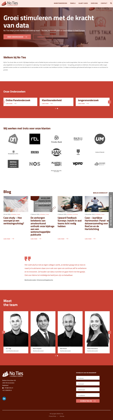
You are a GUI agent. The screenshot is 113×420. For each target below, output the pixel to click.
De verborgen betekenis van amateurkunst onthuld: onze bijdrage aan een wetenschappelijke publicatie (42, 226)
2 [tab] (57, 108)
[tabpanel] (20, 102)
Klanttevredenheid (52, 100)
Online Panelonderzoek (18, 100)
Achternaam (82, 390)
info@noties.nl (9, 388)
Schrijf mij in (86, 401)
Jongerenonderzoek (88, 100)
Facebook (81, 378)
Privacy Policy (52, 416)
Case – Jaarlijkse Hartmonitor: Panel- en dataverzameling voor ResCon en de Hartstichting (97, 223)
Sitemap (62, 416)
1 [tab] (55, 108)
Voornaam (81, 384)
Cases (18, 214)
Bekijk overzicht (100, 193)
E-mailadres (81, 395)
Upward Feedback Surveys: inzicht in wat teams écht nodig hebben (70, 221)
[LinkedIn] (4, 398)
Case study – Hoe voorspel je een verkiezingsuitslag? (13, 220)
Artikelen (13, 214)
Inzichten (75, 214)
